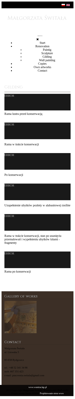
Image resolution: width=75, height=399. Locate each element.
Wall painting (47, 60)
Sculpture (47, 53)
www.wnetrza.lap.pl (37, 387)
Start (42, 42)
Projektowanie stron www (52, 393)
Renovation (42, 46)
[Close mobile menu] (37, 39)
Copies (42, 63)
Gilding (47, 56)
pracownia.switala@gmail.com (28, 375)
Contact (42, 70)
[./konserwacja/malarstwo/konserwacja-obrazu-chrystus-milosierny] (54, 317)
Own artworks (42, 67)
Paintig (47, 49)
